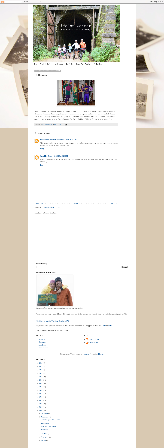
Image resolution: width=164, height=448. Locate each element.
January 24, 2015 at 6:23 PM (58, 156)
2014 (41, 390)
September (45, 437)
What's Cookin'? (45, 64)
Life (35, 64)
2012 (41, 397)
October (44, 434)
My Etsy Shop (98, 64)
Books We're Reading (83, 64)
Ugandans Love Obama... (49, 426)
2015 (41, 387)
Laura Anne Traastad (48, 140)
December (44, 413)
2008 (41, 410)
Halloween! (44, 429)
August (43, 440)
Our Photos (69, 64)
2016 (41, 383)
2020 (41, 370)
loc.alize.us (42, 345)
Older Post (113, 203)
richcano (86, 354)
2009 (41, 407)
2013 (41, 393)
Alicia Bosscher (93, 339)
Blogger (100, 354)
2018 (41, 377)
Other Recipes (58, 64)
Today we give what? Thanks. (51, 420)
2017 (41, 380)
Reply (42, 149)
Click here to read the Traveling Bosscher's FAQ (52, 321)
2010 (41, 404)
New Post (42, 339)
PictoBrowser (43, 348)
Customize (42, 342)
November (45, 417)
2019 (41, 373)
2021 (41, 366)
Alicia (103, 326)
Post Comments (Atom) (52, 207)
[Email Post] (65, 124)
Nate (110, 326)
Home (76, 203)
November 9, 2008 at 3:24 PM (66, 140)
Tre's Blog (43, 156)
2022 (41, 363)
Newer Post (39, 203)
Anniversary (45, 423)
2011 (41, 400)
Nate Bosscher (93, 342)
